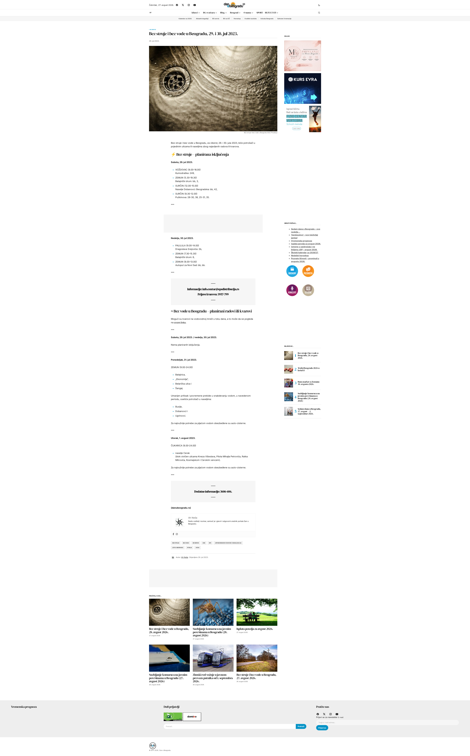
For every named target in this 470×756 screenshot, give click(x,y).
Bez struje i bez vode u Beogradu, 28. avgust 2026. (308, 355)
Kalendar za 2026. (185, 19)
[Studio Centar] (173, 716)
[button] (319, 5)
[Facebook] (173, 534)
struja (189, 547)
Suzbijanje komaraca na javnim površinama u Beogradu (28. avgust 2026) (309, 397)
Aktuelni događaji (202, 19)
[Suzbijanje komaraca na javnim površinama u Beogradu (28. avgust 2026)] (213, 612)
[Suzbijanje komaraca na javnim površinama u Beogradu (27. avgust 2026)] (169, 658)
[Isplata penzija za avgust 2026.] (257, 612)
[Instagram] (177, 534)
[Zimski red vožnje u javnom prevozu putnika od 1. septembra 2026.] (213, 658)
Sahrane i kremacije (284, 19)
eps (210, 543)
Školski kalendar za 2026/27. (304, 252)
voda (197, 547)
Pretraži (301, 726)
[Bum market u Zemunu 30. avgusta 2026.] (288, 383)
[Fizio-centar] (302, 119)
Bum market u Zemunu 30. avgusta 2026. (308, 383)
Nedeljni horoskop (300, 255)
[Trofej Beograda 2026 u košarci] (288, 369)
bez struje (175, 543)
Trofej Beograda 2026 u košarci (308, 369)
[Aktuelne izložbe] (308, 290)
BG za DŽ (226, 19)
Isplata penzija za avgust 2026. (306, 244)
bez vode (186, 543)
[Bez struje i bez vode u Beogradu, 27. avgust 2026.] (257, 658)
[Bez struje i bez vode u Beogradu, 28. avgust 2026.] (169, 612)
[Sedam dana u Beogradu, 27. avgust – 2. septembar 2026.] (288, 411)
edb (204, 543)
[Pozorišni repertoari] (308, 271)
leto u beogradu (177, 547)
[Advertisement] (211, 223)
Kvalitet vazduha (251, 19)
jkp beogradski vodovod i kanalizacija (228, 543)
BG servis (215, 19)
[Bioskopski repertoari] (292, 271)
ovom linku (180, 322)
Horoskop (237, 19)
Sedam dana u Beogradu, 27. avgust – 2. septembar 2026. (309, 411)
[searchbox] (230, 726)
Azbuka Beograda (266, 19)
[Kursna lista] (302, 55)
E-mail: (341, 717)
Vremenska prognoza (301, 241)
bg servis (196, 543)
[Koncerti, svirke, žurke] (292, 290)
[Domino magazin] (192, 716)
